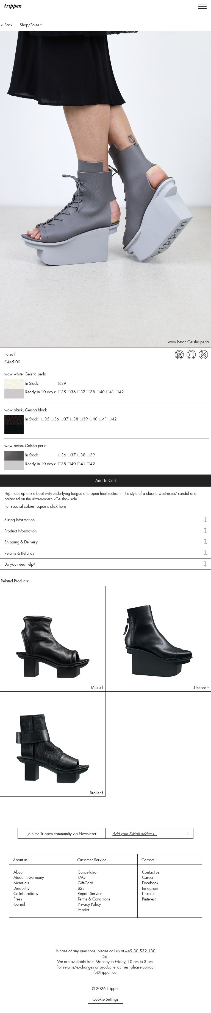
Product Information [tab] (20, 531)
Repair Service (90, 893)
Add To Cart (105, 480)
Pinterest (149, 899)
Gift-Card (85, 882)
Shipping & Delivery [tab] (21, 542)
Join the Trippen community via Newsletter (61, 833)
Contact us (150, 872)
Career (148, 877)
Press (17, 899)
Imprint (83, 909)
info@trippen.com (105, 972)
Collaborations (25, 893)
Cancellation (88, 872)
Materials (21, 882)
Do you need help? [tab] (19, 564)
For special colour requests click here (35, 506)
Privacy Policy (89, 904)
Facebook (150, 882)
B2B (81, 888)
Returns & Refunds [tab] (19, 553)
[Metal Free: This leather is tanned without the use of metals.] (203, 354)
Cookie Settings (105, 999)
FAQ (81, 877)
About (18, 872)
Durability (21, 888)
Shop (24, 25)
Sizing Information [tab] (19, 519)
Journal (19, 904)
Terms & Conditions (94, 899)
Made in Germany (28, 877)
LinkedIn (148, 893)
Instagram (150, 888)
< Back (7, 25)
